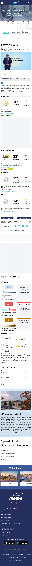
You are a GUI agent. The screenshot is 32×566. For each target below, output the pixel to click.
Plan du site (25, 549)
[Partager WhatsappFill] (26, 226)
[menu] (2, 2)
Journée (6, 32)
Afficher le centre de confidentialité (17, 557)
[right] (30, 24)
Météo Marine (5, 532)
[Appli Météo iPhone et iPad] (9, 543)
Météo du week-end (24, 218)
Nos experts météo (7, 512)
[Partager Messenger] (23, 226)
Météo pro (4, 535)
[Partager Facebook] (15, 226)
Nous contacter (6, 520)
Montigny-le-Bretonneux (23, 6)
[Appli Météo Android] (22, 543)
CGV (19, 549)
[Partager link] (12, 226)
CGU (15, 549)
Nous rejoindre (6, 518)
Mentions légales (8, 549)
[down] (16, 432)
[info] (19, 277)
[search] (29, 2)
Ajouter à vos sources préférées (17, 230)
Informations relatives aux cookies (17, 552)
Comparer (25, 32)
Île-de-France (10, 6)
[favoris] (29, 12)
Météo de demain (7, 218)
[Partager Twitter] (19, 226)
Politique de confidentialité (10, 554)
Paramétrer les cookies (25, 554)
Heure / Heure (15, 32)
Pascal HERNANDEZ (18, 48)
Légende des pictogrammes (10, 523)
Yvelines (15, 6)
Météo (2, 6)
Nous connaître (6, 515)
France (5, 6)
